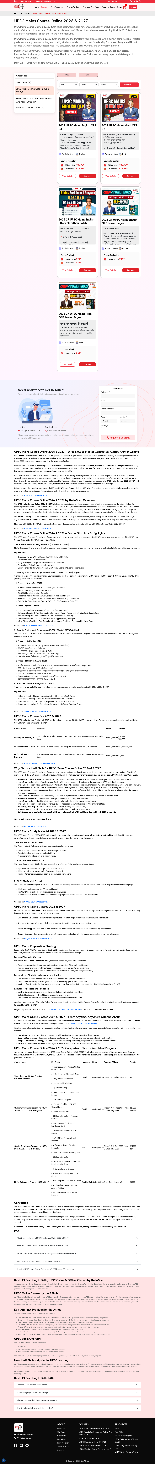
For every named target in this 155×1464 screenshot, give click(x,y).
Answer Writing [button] (73, 7)
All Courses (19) (23, 82)
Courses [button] (44, 7)
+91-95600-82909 (23, 1438)
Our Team (61, 1432)
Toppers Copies (108, 7)
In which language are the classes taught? (33, 1392)
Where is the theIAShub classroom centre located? (37, 1400)
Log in (133, 7)
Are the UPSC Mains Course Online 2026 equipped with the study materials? (47, 1253)
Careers (60, 1450)
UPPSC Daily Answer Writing (126, 1452)
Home (36, 7)
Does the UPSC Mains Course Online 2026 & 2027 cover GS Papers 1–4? (46, 1269)
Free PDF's (119, 1432)
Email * (104, 400)
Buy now (87, 176)
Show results (129, 84)
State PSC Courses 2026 (89, 1438)
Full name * (105, 392)
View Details (67, 176)
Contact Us (61, 1435)
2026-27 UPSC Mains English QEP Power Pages (119, 221)
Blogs (119, 7)
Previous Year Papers (91, 7)
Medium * (123, 417)
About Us (61, 1428)
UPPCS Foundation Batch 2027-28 (92, 1442)
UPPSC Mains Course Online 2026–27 (94, 1445)
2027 (88, 75)
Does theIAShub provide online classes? (32, 1385)
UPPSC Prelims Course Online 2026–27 (95, 1449)
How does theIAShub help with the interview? (35, 1408)
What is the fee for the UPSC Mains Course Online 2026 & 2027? (43, 1238)
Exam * (104, 417)
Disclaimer (61, 1439)
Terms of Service (64, 1446)
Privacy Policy (63, 1443)
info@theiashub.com (46, 1)
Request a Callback (119, 437)
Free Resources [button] (57, 7)
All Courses (25, 13)
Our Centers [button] (112, 1)
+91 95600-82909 (23, 1)
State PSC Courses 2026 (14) (30, 107)
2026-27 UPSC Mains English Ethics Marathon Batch (76, 221)
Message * (105, 425)
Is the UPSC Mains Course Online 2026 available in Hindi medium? (43, 1246)
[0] (124, 7)
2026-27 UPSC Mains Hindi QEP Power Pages (75, 315)
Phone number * (107, 409)
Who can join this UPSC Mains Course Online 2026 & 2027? (40, 1261)
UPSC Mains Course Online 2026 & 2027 (95, 1428)
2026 (67, 75)
